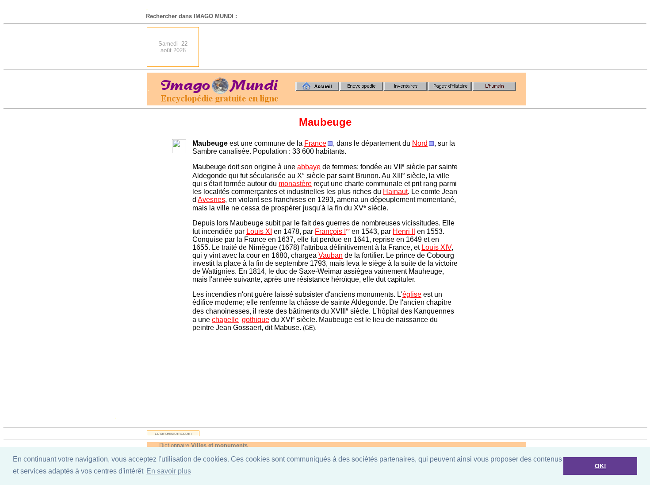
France (315, 143)
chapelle (225, 319)
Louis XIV (436, 247)
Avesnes (211, 199)
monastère (295, 183)
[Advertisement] (365, 47)
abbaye (309, 167)
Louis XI (259, 231)
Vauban (330, 255)
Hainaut (395, 191)
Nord (420, 143)
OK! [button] (600, 465)
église (411, 294)
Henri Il (404, 231)
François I (330, 231)
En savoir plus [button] (168, 471)
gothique (255, 319)
